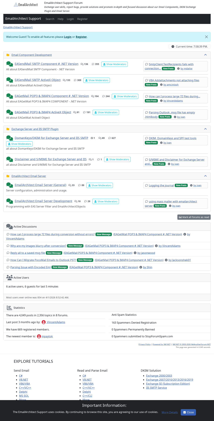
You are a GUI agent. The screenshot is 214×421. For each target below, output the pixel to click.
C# (20, 375)
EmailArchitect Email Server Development (43, 201)
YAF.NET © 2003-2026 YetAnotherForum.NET (192, 344)
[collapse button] (206, 55)
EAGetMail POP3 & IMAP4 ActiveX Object (43, 112)
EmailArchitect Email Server (29, 176)
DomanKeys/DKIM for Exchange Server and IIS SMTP (51, 138)
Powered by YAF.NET (162, 344)
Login (68, 37)
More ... (24, 400)
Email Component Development (32, 55)
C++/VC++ (25, 388)
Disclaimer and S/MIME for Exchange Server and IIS (51, 159)
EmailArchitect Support (23, 18)
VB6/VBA (24, 384)
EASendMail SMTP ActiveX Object (38, 80)
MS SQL (24, 396)
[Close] (206, 36)
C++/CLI (87, 396)
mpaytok (47, 336)
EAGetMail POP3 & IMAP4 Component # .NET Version (52, 96)
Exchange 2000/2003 (159, 375)
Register (81, 37)
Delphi (23, 392)
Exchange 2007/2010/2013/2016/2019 (169, 380)
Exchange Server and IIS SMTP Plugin (35, 129)
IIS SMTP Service (156, 388)
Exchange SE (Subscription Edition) (168, 384)
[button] (50, 19)
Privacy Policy (145, 344)
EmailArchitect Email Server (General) (40, 185)
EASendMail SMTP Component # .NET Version (46, 64)
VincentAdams (55, 322)
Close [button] (190, 412)
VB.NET (23, 380)
